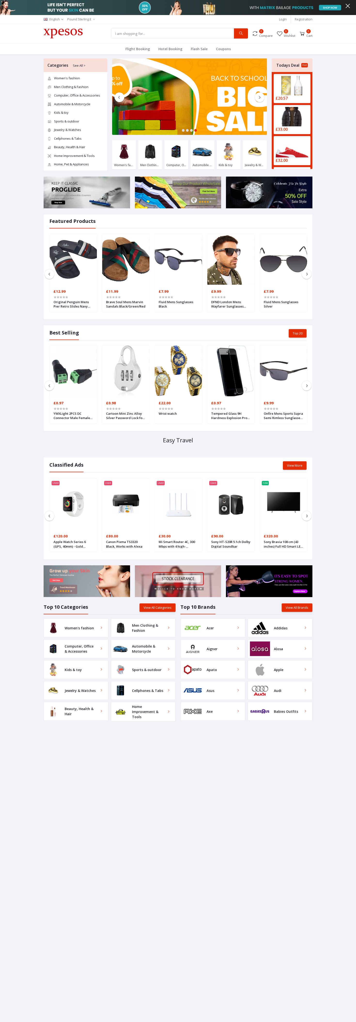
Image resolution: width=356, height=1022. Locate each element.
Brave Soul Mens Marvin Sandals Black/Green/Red (126, 304)
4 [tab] (195, 130)
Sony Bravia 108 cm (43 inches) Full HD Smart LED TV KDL (283, 544)
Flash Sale (199, 49)
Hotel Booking (170, 49)
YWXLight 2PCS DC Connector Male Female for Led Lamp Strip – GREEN (72, 415)
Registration (303, 19)
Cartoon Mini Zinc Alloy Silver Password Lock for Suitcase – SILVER (125, 415)
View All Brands (297, 607)
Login (283, 19)
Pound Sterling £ (79, 19)
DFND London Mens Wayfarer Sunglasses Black (227, 304)
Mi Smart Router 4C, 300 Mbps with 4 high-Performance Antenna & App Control (177, 544)
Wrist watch (168, 413)
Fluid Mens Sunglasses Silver (281, 304)
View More (294, 465)
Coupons (223, 49)
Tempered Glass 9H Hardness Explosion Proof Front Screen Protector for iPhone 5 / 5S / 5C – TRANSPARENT (230, 415)
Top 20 (297, 333)
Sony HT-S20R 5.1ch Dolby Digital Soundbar (230, 544)
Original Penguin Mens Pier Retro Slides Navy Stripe (71, 304)
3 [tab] (191, 130)
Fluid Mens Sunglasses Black (176, 304)
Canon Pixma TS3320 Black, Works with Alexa (124, 544)
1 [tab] (183, 130)
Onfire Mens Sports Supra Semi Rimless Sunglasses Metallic (283, 415)
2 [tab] (187, 130)
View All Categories (157, 607)
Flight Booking (137, 49)
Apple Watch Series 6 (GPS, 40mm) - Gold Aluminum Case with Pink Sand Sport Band (73, 544)
